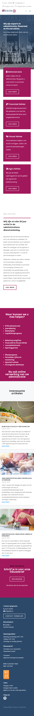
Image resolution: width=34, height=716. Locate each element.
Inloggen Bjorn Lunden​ (24, 6)
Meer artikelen (17, 566)
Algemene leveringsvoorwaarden (13, 658)
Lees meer (12, 92)
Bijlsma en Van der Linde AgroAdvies (14, 690)
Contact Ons (11, 54)
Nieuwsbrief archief (9, 651)
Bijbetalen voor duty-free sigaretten (16, 427)
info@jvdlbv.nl (19, 3)
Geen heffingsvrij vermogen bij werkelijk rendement (17, 535)
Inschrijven (17, 579)
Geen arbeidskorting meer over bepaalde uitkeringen (17, 479)
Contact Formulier (14, 616)
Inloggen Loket (9, 6)
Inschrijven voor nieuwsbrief (11, 649)
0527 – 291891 (8, 3)
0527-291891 (9, 609)
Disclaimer (6, 655)
